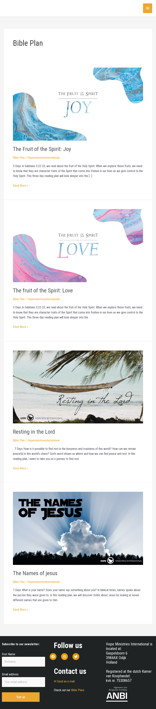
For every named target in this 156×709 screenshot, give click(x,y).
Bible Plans (77, 690)
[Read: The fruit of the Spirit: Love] (78, 245)
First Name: (9, 654)
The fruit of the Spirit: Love (43, 290)
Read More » (20, 185)
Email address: (10, 674)
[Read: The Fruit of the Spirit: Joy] (78, 104)
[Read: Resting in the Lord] (78, 386)
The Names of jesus (35, 573)
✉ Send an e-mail (64, 681)
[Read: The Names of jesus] (78, 528)
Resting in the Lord (34, 431)
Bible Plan (19, 157)
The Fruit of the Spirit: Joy (42, 149)
